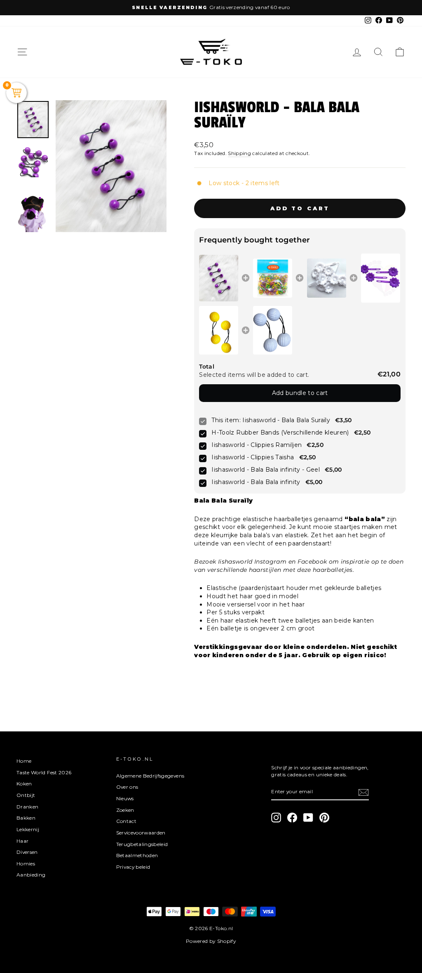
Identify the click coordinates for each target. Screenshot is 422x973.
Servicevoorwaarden (141, 833)
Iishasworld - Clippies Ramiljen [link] (256, 445)
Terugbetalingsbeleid (142, 844)
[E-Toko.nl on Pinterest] (324, 818)
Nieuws (125, 798)
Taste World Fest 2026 (43, 772)
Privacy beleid (133, 867)
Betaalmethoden (137, 855)
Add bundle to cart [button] (300, 393)
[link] (218, 278)
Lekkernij (27, 829)
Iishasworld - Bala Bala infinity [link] (255, 482)
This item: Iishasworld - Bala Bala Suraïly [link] (270, 420)
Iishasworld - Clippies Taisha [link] (252, 457)
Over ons (127, 787)
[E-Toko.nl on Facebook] (292, 818)
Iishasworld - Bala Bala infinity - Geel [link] (265, 469)
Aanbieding (31, 875)
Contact (126, 821)
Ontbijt (25, 795)
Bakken (25, 818)
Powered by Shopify (211, 941)
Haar (22, 841)
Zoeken (125, 810)
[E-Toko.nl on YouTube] (308, 818)
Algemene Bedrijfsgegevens (150, 776)
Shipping (239, 153)
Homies (25, 863)
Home (23, 761)
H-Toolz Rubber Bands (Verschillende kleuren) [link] (280, 432)
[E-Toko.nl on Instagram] (276, 818)
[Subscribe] (363, 792)
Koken (24, 783)
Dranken (27, 807)
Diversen (27, 852)
